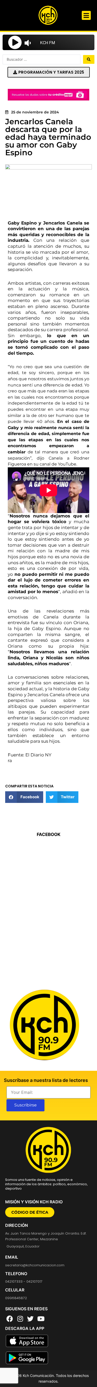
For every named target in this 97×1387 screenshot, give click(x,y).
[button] (86, 15)
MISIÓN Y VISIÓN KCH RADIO (34, 1201)
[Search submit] (88, 59)
